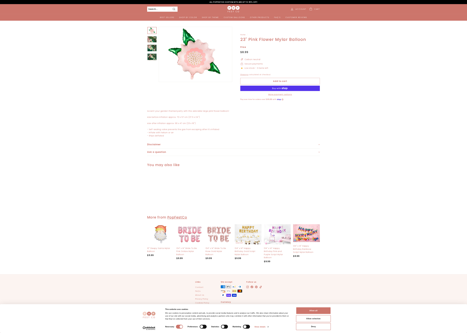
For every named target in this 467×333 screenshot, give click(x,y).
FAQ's (277, 17)
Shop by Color (188, 17)
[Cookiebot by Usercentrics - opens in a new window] (149, 328)
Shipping (244, 74)
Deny (313, 326)
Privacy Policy (201, 299)
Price (243, 47)
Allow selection (313, 319)
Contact (199, 287)
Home (243, 35)
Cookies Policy (202, 302)
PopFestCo (177, 217)
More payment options (280, 94)
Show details (259, 327)
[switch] (203, 327)
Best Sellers (167, 17)
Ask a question (156, 152)
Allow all (313, 311)
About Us (199, 295)
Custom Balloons (234, 17)
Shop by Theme (210, 17)
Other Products (259, 17)
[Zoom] (195, 54)
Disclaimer (154, 144)
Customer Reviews (296, 17)
